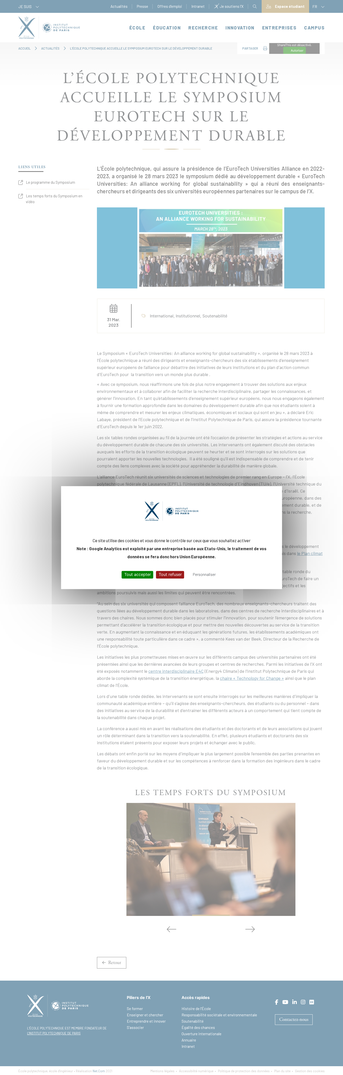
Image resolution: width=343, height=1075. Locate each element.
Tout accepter (137, 574)
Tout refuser (170, 574)
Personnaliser (204, 574)
